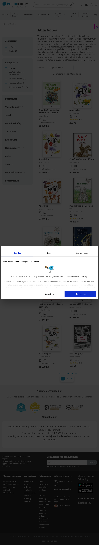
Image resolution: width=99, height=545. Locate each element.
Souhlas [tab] (17, 253)
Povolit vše (80, 294)
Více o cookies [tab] (82, 253)
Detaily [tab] (50, 253)
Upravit (48, 294)
